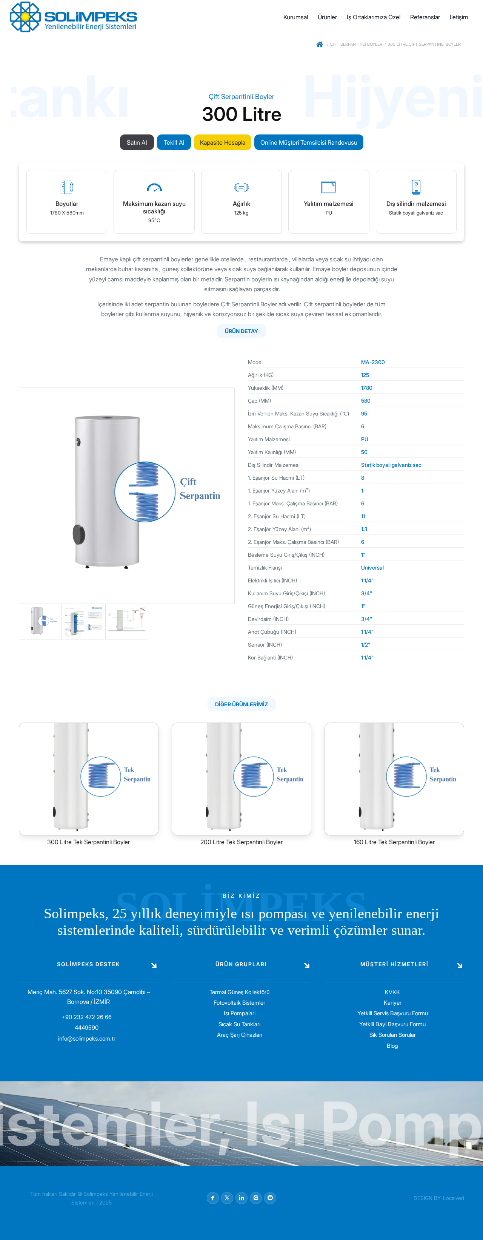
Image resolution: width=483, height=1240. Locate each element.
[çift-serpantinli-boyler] (127, 496)
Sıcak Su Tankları (239, 1024)
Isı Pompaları (239, 1013)
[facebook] (213, 1198)
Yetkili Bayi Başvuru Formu (392, 1024)
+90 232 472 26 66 (87, 1017)
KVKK (392, 992)
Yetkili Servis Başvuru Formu (392, 1013)
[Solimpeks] (320, 45)
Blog (392, 1045)
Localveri (453, 1198)
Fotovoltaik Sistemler (239, 1002)
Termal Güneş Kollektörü (239, 992)
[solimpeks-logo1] (73, 17)
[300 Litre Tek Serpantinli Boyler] (88, 779)
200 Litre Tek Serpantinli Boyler (241, 842)
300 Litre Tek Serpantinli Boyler (88, 842)
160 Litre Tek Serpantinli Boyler (394, 842)
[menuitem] (295, 17)
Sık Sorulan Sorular (392, 1034)
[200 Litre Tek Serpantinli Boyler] (241, 779)
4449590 (86, 1027)
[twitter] (227, 1198)
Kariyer (392, 1002)
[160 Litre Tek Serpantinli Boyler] (394, 779)
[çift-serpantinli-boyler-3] (126, 622)
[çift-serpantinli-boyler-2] (83, 622)
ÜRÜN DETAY (241, 331)
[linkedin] (241, 1198)
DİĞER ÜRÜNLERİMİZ (241, 704)
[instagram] (256, 1198)
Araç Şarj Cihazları (239, 1034)
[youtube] (270, 1198)
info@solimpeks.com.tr (86, 1038)
